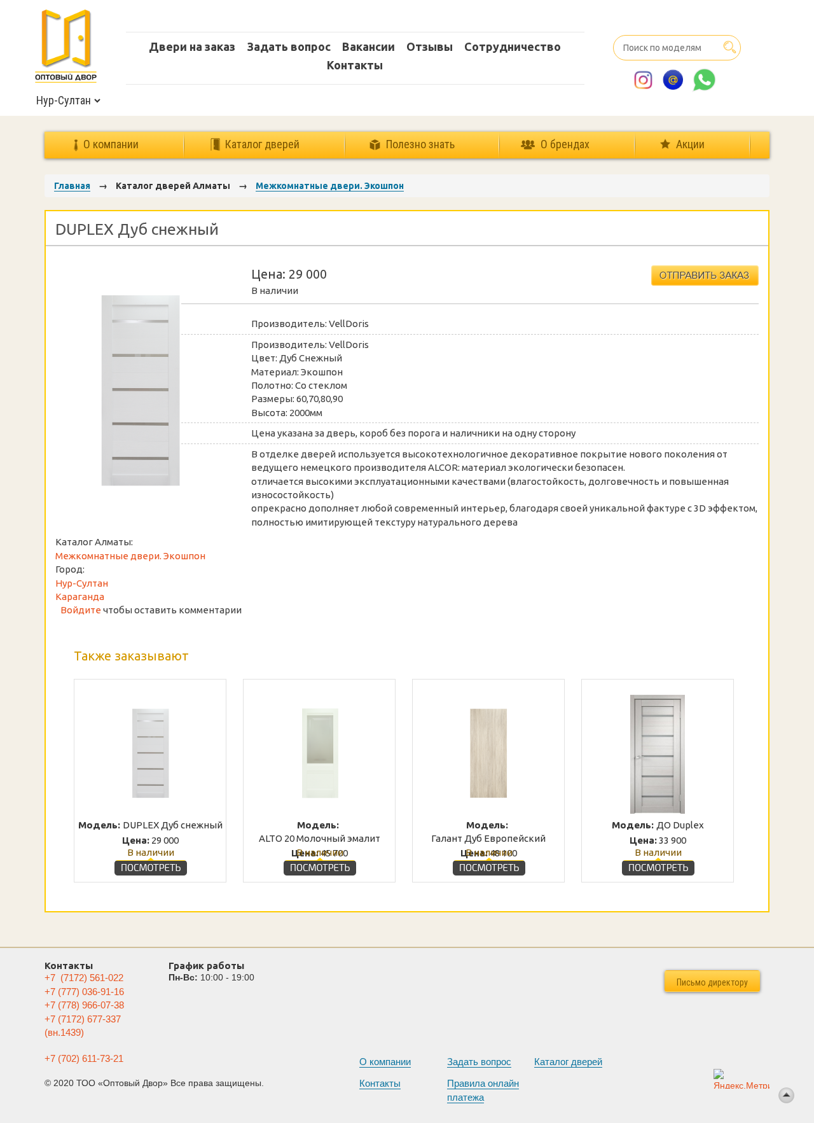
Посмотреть (151, 864)
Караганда (79, 596)
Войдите (80, 609)
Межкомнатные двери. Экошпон (330, 186)
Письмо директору (712, 982)
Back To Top (786, 1095)
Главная (72, 186)
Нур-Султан (81, 583)
